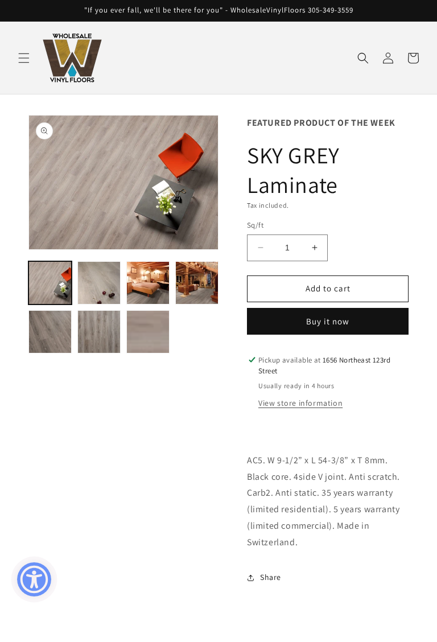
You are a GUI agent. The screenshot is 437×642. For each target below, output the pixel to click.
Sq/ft (255, 225)
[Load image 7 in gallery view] (148, 331)
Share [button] (270, 577)
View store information (300, 403)
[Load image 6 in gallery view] (99, 331)
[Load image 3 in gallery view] (148, 282)
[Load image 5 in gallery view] (50, 331)
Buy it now (327, 321)
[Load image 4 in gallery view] (196, 282)
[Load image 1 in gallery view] (50, 282)
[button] (23, 58)
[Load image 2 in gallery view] (99, 282)
